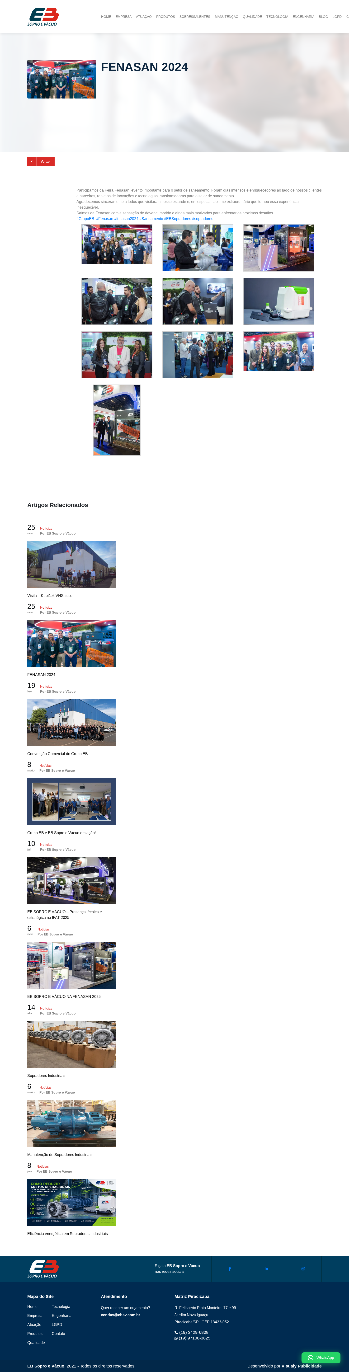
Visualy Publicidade (302, 1366)
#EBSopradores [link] (177, 219)
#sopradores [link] (202, 219)
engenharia (303, 17)
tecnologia (277, 17)
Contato (58, 1334)
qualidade (252, 17)
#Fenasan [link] (104, 219)
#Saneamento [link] (151, 219)
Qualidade (36, 1343)
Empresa (34, 1316)
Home (32, 1307)
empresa (124, 17)
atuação (144, 17)
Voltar (45, 161)
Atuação (34, 1325)
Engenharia (61, 1316)
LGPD (337, 17)
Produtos (34, 1334)
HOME (106, 17)
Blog (323, 17)
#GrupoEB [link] (86, 219)
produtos (165, 17)
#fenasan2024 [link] (126, 219)
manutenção (226, 17)
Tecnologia (61, 1307)
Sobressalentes (194, 17)
